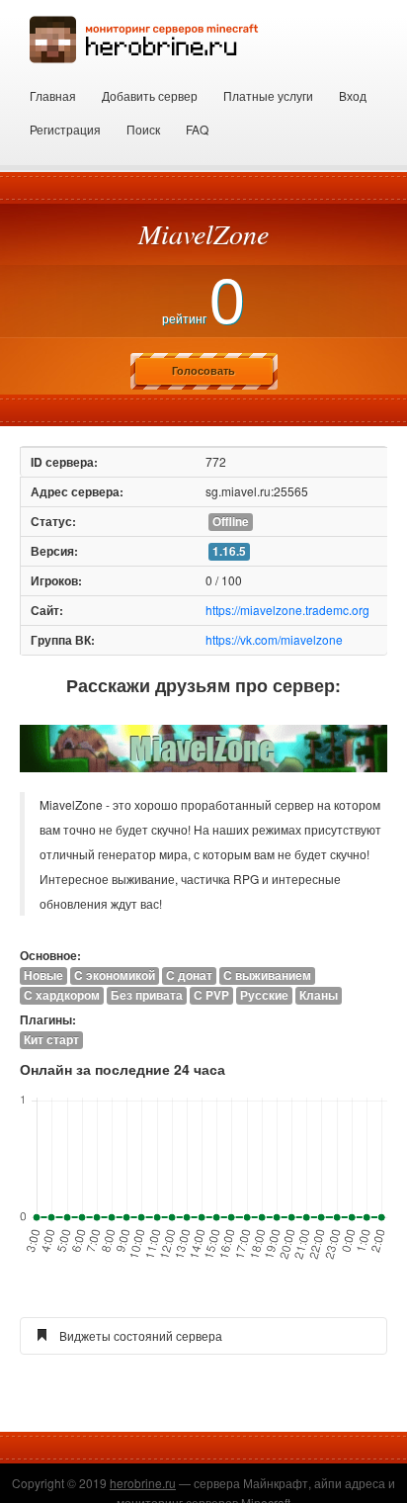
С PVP (211, 995)
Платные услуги (268, 95)
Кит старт (51, 1039)
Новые (43, 975)
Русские (264, 995)
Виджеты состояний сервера (140, 1335)
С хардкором (62, 995)
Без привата (147, 995)
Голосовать (203, 370)
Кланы (318, 995)
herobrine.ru (143, 1482)
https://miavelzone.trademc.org (287, 609)
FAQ (197, 129)
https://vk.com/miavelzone (274, 639)
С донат (189, 975)
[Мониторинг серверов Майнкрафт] (144, 37)
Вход (352, 95)
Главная (53, 95)
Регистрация (65, 129)
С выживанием (267, 975)
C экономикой (114, 975)
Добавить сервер (150, 95)
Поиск (143, 129)
